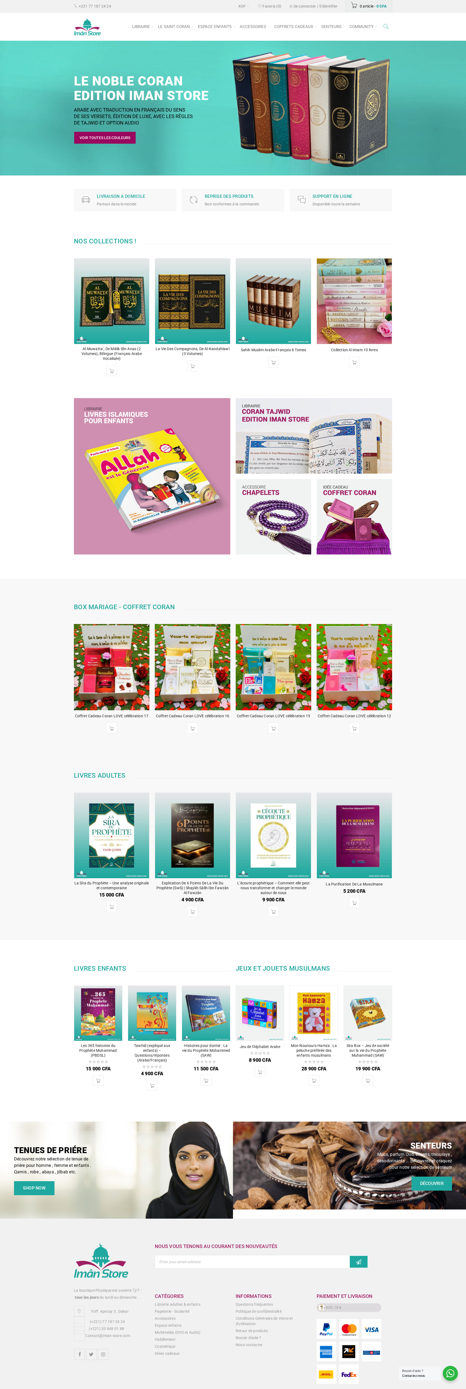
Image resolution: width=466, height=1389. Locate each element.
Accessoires (165, 1318)
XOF (242, 6)
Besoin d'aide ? (248, 1338)
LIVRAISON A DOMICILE (121, 196)
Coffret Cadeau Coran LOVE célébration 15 (273, 716)
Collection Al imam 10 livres (318, 350)
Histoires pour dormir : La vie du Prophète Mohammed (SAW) (206, 1050)
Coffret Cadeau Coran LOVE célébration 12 (354, 716)
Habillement (165, 1339)
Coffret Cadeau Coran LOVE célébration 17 (112, 716)
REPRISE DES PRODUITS (229, 196)
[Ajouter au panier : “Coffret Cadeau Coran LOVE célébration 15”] (273, 728)
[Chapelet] (273, 516)
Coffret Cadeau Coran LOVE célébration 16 (192, 716)
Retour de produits (252, 1331)
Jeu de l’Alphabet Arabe (260, 1047)
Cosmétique (165, 1346)
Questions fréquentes (254, 1304)
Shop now (29, 1188)
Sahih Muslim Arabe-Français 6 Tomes (237, 350)
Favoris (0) (271, 6)
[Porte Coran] (354, 516)
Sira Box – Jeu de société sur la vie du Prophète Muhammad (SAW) (368, 1050)
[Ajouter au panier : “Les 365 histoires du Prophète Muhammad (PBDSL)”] (98, 1080)
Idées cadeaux (167, 1353)
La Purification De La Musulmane (354, 884)
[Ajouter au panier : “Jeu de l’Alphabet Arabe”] (260, 1071)
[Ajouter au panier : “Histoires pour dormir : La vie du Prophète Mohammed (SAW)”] (206, 1080)
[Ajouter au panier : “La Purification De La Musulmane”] (354, 902)
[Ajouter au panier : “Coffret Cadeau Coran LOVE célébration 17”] (111, 728)
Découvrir (436, 1183)
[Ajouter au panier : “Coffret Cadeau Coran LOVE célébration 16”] (192, 728)
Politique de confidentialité (259, 1311)
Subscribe (359, 1262)
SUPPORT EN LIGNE (332, 196)
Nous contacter (249, 1345)
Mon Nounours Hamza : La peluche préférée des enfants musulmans (314, 1050)
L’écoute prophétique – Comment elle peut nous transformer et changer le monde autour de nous (273, 888)
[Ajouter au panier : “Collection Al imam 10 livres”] (318, 362)
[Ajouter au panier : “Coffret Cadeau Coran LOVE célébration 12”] (354, 728)
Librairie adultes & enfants (177, 1304)
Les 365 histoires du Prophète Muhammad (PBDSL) (98, 1050)
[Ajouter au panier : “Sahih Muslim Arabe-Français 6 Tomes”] (237, 362)
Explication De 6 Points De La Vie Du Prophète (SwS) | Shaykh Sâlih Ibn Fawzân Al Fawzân (192, 888)
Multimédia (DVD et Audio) (177, 1332)
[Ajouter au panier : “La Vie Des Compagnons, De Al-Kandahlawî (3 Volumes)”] (156, 365)
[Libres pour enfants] (152, 476)
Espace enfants (168, 1325)
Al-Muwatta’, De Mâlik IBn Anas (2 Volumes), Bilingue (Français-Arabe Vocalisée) (76, 354)
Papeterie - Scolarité (172, 1311)
